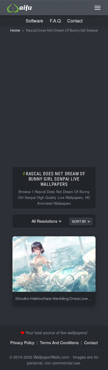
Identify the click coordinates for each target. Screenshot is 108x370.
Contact (75, 20)
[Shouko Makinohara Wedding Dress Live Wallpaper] (54, 264)
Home (15, 30)
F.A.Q (55, 20)
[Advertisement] (54, 97)
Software (34, 20)
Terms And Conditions (59, 342)
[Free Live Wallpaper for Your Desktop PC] (19, 7)
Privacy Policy (22, 342)
